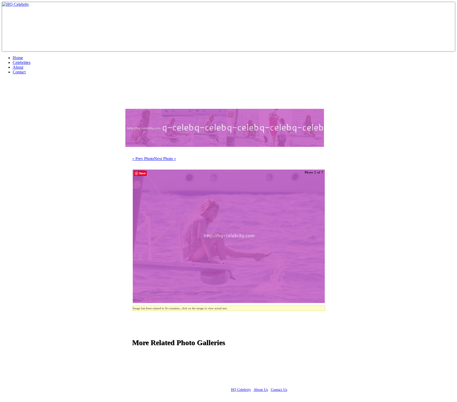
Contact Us (279, 390)
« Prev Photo (143, 158)
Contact (19, 72)
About (18, 67)
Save (142, 173)
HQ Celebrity (241, 390)
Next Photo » (165, 158)
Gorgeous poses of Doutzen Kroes (62, 94)
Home (18, 57)
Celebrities (21, 62)
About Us (261, 390)
